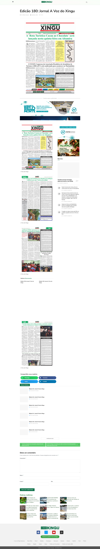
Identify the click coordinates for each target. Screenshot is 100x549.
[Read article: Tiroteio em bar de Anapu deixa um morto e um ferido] (68, 170)
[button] (13, 2)
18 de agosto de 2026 (34, 390)
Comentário (23, 458)
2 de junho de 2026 (33, 431)
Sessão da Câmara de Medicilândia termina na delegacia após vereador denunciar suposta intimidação (69, 205)
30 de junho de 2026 (34, 415)
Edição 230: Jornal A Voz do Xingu (36, 421)
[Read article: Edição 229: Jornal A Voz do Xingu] (24, 432)
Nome (21, 475)
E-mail (22, 481)
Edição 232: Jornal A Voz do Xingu (36, 405)
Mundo (68, 541)
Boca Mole (29, 541)
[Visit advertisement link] (37, 302)
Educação (56, 541)
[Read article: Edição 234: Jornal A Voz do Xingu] (24, 391)
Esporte (62, 541)
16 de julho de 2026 (34, 407)
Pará (80, 541)
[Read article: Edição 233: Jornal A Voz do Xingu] (24, 399)
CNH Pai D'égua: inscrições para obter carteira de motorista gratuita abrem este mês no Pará (61, 444)
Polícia (84, 541)
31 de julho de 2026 (34, 398)
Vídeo (45, 544)
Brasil (36, 541)
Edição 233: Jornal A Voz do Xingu (36, 397)
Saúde (40, 544)
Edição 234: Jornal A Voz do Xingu (36, 389)
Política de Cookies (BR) (67, 544)
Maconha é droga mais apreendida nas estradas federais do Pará (31, 515)
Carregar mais (50, 438)
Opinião (74, 541)
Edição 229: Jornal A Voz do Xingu (36, 430)
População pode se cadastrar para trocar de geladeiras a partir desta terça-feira (72, 507)
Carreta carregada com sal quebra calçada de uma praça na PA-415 (32, 444)
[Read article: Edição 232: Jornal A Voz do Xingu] (24, 407)
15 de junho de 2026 (34, 423)
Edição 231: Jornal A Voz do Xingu (36, 413)
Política (28, 544)
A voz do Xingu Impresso (19, 541)
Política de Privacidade (55, 544)
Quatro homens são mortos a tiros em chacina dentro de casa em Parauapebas (70, 187)
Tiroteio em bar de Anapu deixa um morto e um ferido (65, 180)
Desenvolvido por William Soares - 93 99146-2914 (50, 547)
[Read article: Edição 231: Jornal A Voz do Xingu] (24, 416)
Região (34, 544)
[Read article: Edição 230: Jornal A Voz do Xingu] (24, 424)
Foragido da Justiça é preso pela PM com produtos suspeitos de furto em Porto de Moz (70, 213)
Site (52, 481)
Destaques (48, 541)
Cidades (42, 541)
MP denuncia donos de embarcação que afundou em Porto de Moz (72, 499)
